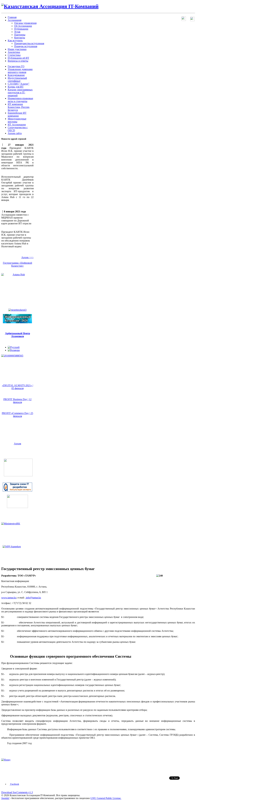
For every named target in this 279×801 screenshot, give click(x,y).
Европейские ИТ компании (17, 114)
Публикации (21, 28)
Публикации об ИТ (18, 58)
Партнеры (19, 34)
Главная (12, 17)
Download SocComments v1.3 (17, 792)
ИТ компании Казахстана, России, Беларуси (19, 107)
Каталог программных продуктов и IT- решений (20, 92)
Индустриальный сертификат (17, 79)
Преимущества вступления (29, 43)
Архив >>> (27, 257)
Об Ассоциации (23, 26)
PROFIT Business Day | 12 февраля (17, 401)
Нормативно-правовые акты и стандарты (20, 100)
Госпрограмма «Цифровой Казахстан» (17, 264)
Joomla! (5, 798)
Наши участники (17, 49)
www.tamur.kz (8, 597)
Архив (17, 443)
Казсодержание (16, 75)
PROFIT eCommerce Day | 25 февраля (17, 414)
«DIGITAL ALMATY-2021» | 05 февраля (17, 387)
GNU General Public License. (105, 798)
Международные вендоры (17, 120)
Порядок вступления (25, 46)
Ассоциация (14, 20)
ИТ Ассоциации (17, 124)
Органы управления (25, 23)
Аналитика (14, 52)
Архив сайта (15, 133)
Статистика (14, 55)
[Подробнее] (18, 475)
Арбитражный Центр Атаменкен (17, 335)
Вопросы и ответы (18, 60)
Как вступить (15, 40)
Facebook (14, 784)
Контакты (19, 37)
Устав (17, 31)
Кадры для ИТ (16, 86)
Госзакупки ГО (16, 66)
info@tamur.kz (33, 597)
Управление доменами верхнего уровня (20, 71)
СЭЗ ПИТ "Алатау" (18, 83)
